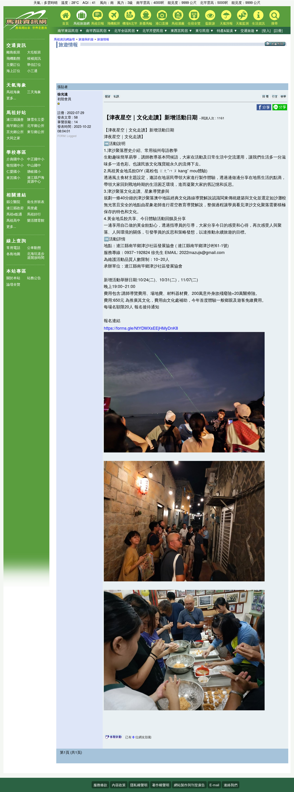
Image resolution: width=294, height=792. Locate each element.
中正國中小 (35, 159)
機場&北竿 (129, 23)
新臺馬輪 (145, 23)
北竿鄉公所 (35, 125)
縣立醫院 (13, 202)
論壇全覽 (13, 284)
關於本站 (13, 278)
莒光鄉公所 (15, 132)
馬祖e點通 (14, 214)
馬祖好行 (34, 214)
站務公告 (34, 278)
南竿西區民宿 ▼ (98, 30)
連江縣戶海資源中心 (35, 179)
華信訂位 (34, 64)
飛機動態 (13, 58)
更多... (11, 98)
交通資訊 (16, 45)
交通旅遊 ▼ (249, 30)
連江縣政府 (15, 208)
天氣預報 (226, 23)
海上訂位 (13, 71)
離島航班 (13, 52)
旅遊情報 (103, 39)
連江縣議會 (15, 119)
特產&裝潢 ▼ (227, 30)
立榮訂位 (13, 64)
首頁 (65, 23)
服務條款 (100, 784)
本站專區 (16, 271)
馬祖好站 (16, 112)
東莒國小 (13, 177)
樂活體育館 (35, 220)
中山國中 (34, 165)
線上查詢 (16, 240)
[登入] (266, 30)
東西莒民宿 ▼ (181, 30)
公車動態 (34, 247)
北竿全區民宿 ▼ (126, 30)
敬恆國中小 (15, 165)
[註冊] (278, 30)
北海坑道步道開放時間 (35, 255)
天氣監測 (242, 23)
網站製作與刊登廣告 (189, 784)
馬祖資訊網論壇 (64, 39)
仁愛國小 (13, 171)
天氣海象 (16, 85)
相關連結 (16, 195)
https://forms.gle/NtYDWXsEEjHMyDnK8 (141, 328)
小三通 (32, 71)
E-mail (214, 784)
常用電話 (13, 247)
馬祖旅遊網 (82, 23)
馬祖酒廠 (178, 23)
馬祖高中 (13, 220)
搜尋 (274, 23)
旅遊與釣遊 (86, 39)
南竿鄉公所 (15, 125)
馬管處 (32, 208)
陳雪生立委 (35, 119)
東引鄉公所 (35, 132)
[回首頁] (26, 28)
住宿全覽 (194, 23)
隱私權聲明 (138, 784)
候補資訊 (34, 58)
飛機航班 (113, 23)
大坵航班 (34, 52)
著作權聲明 (160, 784)
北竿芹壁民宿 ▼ (154, 30)
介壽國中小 (15, 159)
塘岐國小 (34, 171)
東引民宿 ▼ (204, 30)
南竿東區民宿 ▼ (70, 30)
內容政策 (119, 784)
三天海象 (34, 92)
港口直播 (161, 23)
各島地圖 (13, 254)
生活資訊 (258, 23)
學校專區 (16, 152)
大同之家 (13, 138)
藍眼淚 (210, 23)
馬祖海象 (13, 92)
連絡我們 (230, 784)
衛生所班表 (35, 202)
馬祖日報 (97, 23)
